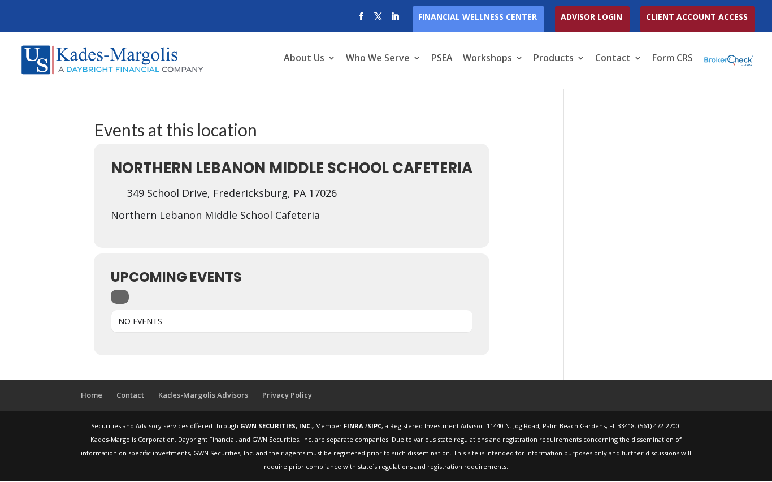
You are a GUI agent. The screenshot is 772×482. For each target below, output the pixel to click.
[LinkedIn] (395, 19)
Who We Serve (378, 59)
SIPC (374, 425)
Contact (613, 59)
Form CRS (672, 59)
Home (91, 395)
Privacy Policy (287, 395)
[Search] (120, 297)
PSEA (442, 59)
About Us (304, 59)
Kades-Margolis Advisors (203, 395)
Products (554, 59)
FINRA (354, 425)
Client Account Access (697, 17)
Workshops (487, 59)
